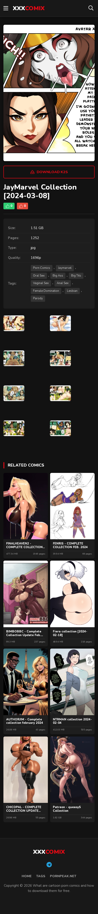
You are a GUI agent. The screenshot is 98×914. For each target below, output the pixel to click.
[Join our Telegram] (49, 865)
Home (27, 876)
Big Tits (76, 276)
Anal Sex (63, 283)
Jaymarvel (65, 268)
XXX (29, 8)
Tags (40, 876)
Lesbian (72, 291)
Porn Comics (41, 268)
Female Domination (46, 291)
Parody (38, 298)
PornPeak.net (63, 876)
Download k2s (52, 172)
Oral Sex (39, 276)
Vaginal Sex (41, 283)
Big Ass (58, 276)
